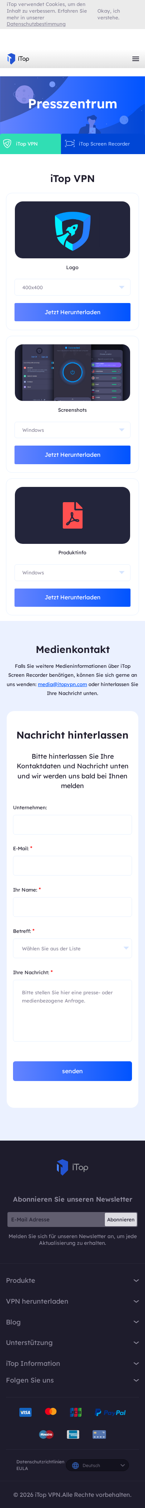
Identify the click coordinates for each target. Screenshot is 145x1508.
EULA (22, 1468)
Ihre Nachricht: (33, 972)
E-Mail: (22, 848)
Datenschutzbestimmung (36, 24)
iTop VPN (18, 58)
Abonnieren (121, 1219)
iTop (72, 1167)
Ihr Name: (27, 889)
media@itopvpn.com (62, 684)
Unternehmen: (30, 807)
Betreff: (24, 930)
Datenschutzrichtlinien (40, 1461)
